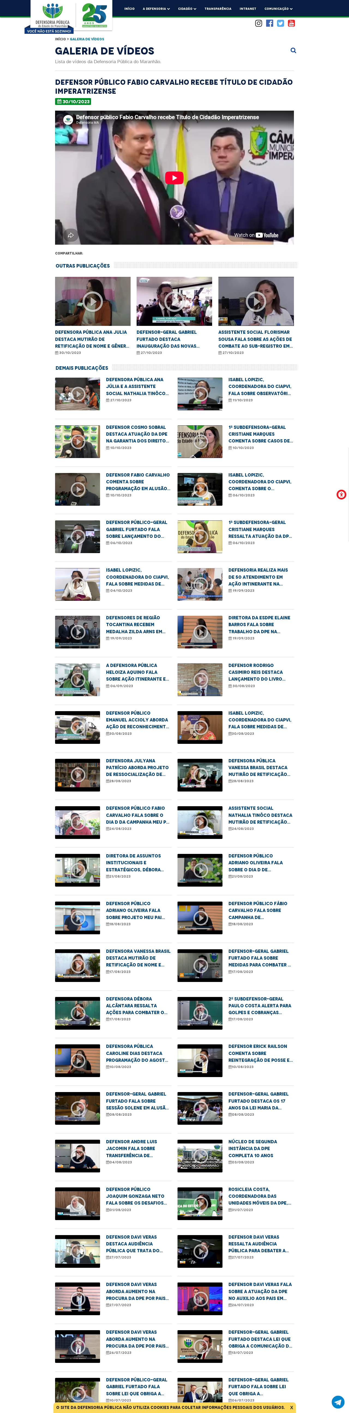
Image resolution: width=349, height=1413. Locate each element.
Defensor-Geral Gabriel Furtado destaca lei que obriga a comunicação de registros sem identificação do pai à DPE (261, 1339)
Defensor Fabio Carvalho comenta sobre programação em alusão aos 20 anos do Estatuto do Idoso (138, 482)
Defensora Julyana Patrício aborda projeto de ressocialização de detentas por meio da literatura (137, 768)
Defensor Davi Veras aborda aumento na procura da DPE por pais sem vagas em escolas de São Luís (136, 1292)
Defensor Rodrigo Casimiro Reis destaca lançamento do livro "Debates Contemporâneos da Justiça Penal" (255, 673)
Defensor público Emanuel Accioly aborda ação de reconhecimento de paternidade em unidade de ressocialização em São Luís (137, 720)
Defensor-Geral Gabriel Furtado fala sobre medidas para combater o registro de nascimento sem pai (259, 958)
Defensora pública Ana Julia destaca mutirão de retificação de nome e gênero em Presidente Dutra (92, 339)
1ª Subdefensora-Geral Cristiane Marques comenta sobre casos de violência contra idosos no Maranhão (259, 434)
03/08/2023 (243, 1162)
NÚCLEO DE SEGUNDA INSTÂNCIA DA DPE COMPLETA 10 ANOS (252, 1148)
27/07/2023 (120, 1257)
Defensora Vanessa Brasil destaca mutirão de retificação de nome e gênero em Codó (138, 958)
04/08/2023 (120, 1162)
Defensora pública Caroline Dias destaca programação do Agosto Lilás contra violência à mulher (137, 1054)
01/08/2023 (120, 1210)
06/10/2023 (243, 495)
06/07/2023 (243, 1400)
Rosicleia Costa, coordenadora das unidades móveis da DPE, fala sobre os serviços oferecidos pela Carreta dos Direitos (259, 1197)
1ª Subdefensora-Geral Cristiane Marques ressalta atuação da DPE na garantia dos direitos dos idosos (259, 530)
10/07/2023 (120, 1400)
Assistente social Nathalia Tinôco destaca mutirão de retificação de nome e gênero (260, 815)
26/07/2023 (243, 1305)
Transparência (217, 9)
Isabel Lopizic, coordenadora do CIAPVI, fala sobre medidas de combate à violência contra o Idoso (137, 577)
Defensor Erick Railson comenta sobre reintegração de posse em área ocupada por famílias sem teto (260, 1054)
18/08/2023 (120, 924)
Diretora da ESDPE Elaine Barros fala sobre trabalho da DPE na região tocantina (259, 625)
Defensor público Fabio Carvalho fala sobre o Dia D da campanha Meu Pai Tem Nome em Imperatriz (138, 815)
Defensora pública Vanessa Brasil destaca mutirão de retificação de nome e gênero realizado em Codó (257, 768)
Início (129, 9)
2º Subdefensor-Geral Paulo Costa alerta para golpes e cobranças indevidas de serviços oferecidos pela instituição (259, 1006)
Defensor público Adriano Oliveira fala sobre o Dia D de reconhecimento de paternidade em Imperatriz (255, 863)
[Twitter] (280, 23)
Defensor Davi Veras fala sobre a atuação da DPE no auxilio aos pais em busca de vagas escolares (260, 1292)
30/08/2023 (243, 686)
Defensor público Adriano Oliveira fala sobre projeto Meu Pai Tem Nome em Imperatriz (135, 911)
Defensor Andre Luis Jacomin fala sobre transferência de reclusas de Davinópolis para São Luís (137, 1149)
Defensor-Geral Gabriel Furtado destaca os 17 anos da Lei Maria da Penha (258, 1101)
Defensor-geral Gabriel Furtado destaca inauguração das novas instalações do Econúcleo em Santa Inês (171, 339)
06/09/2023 (121, 686)
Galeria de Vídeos (87, 39)
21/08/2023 (120, 876)
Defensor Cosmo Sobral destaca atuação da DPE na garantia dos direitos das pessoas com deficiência (137, 434)
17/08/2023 (120, 972)
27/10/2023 (151, 353)
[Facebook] (270, 23)
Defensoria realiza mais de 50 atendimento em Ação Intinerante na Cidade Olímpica (258, 577)
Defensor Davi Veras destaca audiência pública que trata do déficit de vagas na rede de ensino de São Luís (136, 1244)
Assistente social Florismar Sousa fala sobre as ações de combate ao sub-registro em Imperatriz (255, 339)
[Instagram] (259, 23)
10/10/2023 (120, 448)
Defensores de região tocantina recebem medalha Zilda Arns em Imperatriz (134, 625)
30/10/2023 (76, 101)
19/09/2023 (243, 591)
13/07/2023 (242, 1353)
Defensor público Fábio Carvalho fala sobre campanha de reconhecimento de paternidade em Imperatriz (257, 911)
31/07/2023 (242, 1210)
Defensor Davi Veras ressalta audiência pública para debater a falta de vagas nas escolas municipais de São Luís (261, 1244)
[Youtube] (291, 23)
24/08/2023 (120, 829)
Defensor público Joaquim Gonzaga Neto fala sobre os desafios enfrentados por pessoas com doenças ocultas (138, 1197)
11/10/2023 (242, 400)
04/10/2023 (120, 591)
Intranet (248, 9)
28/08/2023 (120, 781)
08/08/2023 (120, 1114)
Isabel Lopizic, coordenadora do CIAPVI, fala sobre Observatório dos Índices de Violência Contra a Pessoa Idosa (259, 387)
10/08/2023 (120, 1067)
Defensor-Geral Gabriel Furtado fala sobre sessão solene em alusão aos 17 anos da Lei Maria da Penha (137, 1101)
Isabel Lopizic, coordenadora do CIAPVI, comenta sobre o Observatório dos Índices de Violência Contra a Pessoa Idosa (260, 482)
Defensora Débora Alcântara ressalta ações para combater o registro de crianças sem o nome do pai (137, 1006)
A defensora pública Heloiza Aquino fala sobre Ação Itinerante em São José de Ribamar (137, 673)
